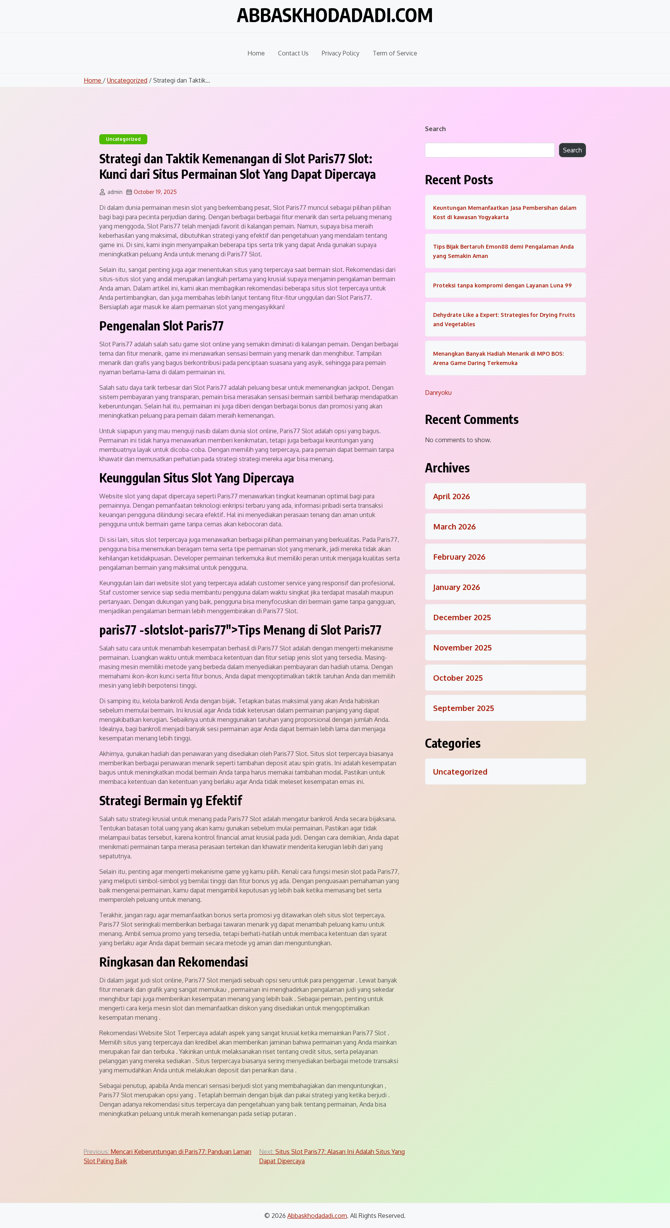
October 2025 (458, 678)
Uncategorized (127, 80)
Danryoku (438, 392)
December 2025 (462, 617)
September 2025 (463, 708)
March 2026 (454, 526)
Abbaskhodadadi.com (335, 14)
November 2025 (462, 647)
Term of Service (395, 53)
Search (435, 129)
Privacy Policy (340, 53)
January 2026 (456, 587)
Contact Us (293, 53)
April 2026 (451, 496)
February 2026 (459, 557)
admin (115, 192)
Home (256, 53)
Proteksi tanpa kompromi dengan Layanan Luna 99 (502, 285)
